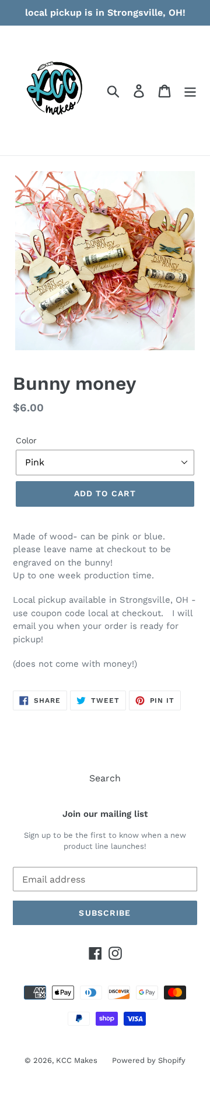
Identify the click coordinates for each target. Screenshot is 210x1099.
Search (105, 778)
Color (26, 440)
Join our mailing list (105, 814)
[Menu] (190, 90)
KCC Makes (76, 1060)
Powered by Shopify (149, 1060)
